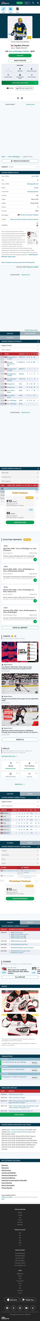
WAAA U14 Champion (17, 932)
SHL (20, 1238)
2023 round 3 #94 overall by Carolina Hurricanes (24, 219)
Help (20, 1278)
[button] (20, 55)
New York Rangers (20, 1260)
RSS (20, 1288)
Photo (20, 1283)
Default (10, 333)
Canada (36, 187)
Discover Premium (20, 898)
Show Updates (20, 60)
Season (10, 922)
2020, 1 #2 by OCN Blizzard (16, 1130)
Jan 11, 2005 (35, 176)
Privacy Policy (20, 1281)
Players (10, 843)
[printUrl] (21, 98)
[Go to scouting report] (35, 559)
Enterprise (20, 1290)
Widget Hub (20, 1273)
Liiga (20, 1242)
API (20, 1285)
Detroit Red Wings (20, 1256)
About (20, 1276)
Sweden (20, 1212)
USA (20, 1217)
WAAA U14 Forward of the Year (19, 934)
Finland (20, 1220)
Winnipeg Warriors (32, 191)
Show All (20, 739)
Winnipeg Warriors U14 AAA (12, 358)
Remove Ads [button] (30, 104)
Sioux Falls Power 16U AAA (12, 379)
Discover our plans (20, 83)
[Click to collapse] (38, 341)
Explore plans (20, 522)
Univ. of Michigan (15, 51)
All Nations (20, 1224)
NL (20, 1245)
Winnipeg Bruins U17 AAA (11, 369)
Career (20, 1293)
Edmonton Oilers (20, 1258)
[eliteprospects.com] (5, 3)
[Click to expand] (38, 846)
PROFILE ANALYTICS (25, 88)
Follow (20, 55)
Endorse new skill (9, 756)
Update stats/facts (21, 161)
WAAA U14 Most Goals (17, 936)
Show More (19, 1114)
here (3, 1199)
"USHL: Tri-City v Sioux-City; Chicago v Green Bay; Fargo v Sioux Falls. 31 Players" (22, 1101)
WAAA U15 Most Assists (17, 941)
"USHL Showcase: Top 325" (16, 1094)
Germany (20, 1222)
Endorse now (10, 768)
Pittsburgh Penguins (20, 1263)
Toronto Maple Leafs (20, 1265)
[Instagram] (20, 1308)
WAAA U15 (22, 362)
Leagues (10, 794)
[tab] (10, 334)
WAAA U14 (22, 357)
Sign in (27, 3)
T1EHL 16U (22, 379)
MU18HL (21, 374)
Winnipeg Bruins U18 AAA (11, 374)
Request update (32, 267)
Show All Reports (20, 627)
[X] (13, 1308)
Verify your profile (7, 1197)
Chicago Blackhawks (20, 1253)
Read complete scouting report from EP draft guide (18, 262)
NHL (20, 1233)
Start (3, 157)
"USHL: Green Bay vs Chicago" (17, 1097)
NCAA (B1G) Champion (17, 952)
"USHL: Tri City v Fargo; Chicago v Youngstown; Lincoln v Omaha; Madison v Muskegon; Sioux (24, 1106)
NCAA (26, 51)
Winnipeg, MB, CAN (32, 184)
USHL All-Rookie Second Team (19, 944)
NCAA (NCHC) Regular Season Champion (22, 947)
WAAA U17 (22, 369)
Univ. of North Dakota (11, 391)
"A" (17, 362)
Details (34, 1063)
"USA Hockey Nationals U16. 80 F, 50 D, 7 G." (21, 1111)
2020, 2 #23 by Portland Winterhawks (19, 1132)
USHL (20, 384)
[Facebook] (7, 1308)
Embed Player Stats (31, 330)
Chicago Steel (10, 384)
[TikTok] (32, 1308)
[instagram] (18, 98)
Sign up (19, 3)
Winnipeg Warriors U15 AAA (10, 363)
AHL (20, 1240)
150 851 (11, 88)
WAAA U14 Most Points (17, 938)
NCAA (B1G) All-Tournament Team (20, 951)
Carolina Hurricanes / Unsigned (29, 215)
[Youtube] (26, 1308)
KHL (20, 1235)
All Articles (20, 977)
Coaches (10, 338)
